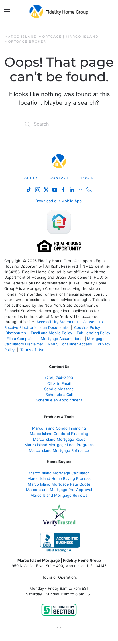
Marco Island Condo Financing (59, 428)
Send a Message (59, 389)
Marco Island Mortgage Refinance (59, 450)
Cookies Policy (87, 327)
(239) (59, 377)
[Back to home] (59, 11)
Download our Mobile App (58, 201)
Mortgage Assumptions (61, 338)
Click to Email (59, 383)
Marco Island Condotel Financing (59, 433)
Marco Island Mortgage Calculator (59, 473)
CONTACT (59, 178)
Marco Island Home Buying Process (59, 478)
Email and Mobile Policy (51, 333)
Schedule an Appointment (59, 400)
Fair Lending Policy (93, 333)
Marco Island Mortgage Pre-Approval (59, 489)
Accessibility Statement (57, 322)
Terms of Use (33, 349)
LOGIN (87, 178)
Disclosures (15, 333)
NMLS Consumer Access (70, 344)
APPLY (31, 178)
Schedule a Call (59, 394)
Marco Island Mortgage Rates (59, 439)
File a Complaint (21, 338)
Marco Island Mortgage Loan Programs (59, 444)
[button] (7, 11)
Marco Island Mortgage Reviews (59, 495)
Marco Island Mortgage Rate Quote (59, 484)
